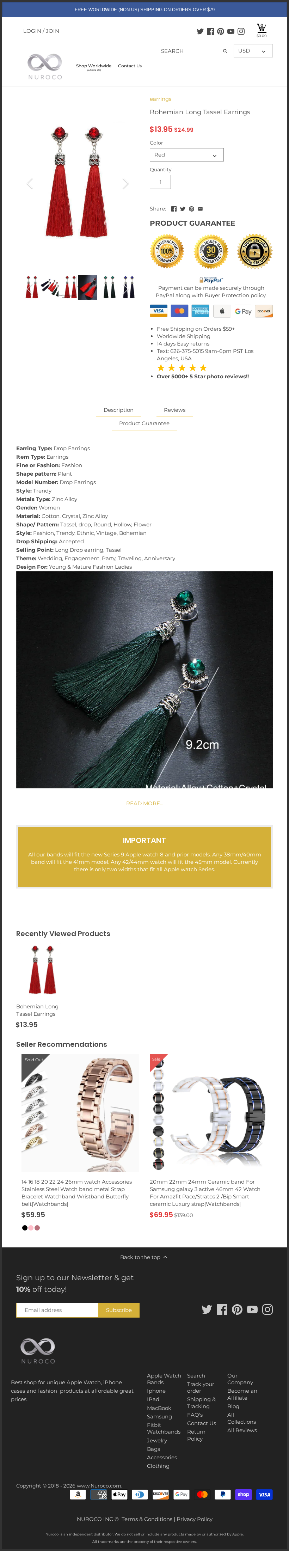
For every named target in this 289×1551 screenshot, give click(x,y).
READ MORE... (144, 803)
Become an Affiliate (242, 1394)
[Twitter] (200, 31)
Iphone (156, 1390)
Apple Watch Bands (164, 1379)
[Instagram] (241, 31)
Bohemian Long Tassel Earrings (37, 1010)
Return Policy (196, 1435)
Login (32, 31)
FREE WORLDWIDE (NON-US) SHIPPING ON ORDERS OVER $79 (145, 9)
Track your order (200, 1387)
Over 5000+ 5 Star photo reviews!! (203, 372)
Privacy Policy (195, 1519)
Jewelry (157, 1440)
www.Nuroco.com (99, 1486)
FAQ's (195, 1414)
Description (119, 410)
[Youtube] (230, 31)
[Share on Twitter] (182, 207)
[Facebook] (210, 31)
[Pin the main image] (191, 207)
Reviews (174, 410)
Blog (233, 1406)
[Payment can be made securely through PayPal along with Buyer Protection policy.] (211, 280)
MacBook (159, 1408)
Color (156, 143)
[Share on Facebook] (174, 207)
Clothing (158, 1466)
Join (52, 31)
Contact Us (201, 1423)
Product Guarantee (144, 423)
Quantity (161, 169)
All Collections (241, 1418)
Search (196, 1375)
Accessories (162, 1457)
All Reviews (242, 1430)
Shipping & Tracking (201, 1403)
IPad (153, 1399)
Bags (153, 1449)
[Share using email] (200, 207)
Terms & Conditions (147, 1519)
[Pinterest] (220, 31)
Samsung (159, 1416)
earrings (160, 99)
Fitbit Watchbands (163, 1428)
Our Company (240, 1379)
